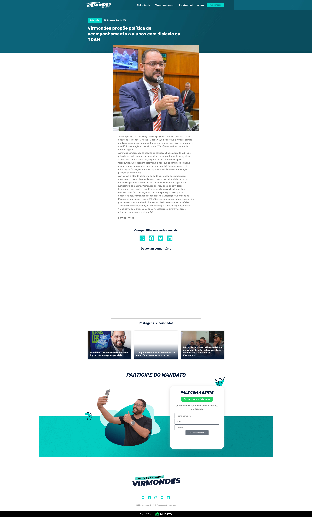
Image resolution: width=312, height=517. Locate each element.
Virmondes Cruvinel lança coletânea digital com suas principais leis (109, 354)
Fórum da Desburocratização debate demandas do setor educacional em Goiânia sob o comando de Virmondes (202, 351)
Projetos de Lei (186, 5)
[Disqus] (156, 282)
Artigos (200, 5)
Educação (94, 20)
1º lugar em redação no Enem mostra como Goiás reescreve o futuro (155, 354)
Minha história (143, 5)
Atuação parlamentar (164, 5)
